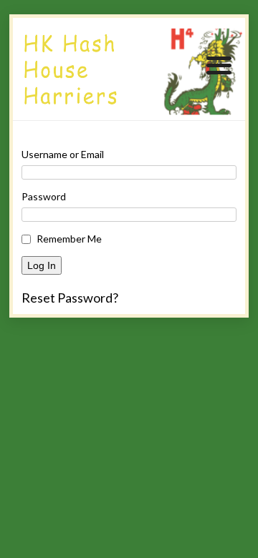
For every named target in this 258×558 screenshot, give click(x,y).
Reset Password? (70, 297)
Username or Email (63, 154)
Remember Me (69, 238)
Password (44, 196)
